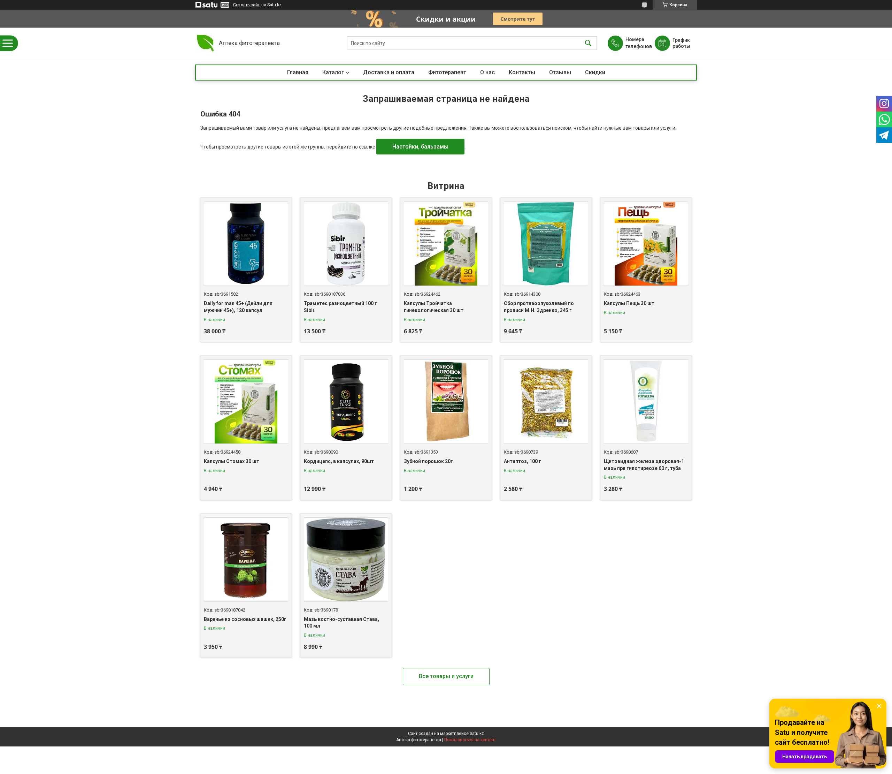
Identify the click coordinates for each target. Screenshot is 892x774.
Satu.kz (477, 733)
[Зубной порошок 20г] (446, 401)
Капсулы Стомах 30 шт (231, 461)
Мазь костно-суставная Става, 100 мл (341, 622)
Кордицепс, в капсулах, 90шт (339, 461)
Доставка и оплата (388, 72)
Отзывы (560, 72)
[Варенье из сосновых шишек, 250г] (246, 559)
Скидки (595, 72)
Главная (297, 72)
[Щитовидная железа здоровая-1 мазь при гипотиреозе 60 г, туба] (646, 401)
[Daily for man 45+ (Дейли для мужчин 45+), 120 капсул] (246, 244)
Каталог (333, 72)
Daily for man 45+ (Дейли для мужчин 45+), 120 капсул (238, 307)
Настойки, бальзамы (420, 146)
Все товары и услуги (446, 676)
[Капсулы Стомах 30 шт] (246, 401)
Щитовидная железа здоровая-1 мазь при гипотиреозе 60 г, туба (644, 464)
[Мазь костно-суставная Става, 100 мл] (346, 559)
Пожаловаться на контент (470, 739)
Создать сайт (246, 4)
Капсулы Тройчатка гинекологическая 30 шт (433, 307)
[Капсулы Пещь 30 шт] (646, 244)
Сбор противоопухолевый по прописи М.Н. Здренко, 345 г (539, 307)
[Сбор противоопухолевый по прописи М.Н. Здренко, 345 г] (546, 244)
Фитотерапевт (447, 72)
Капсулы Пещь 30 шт (629, 303)
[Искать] (588, 43)
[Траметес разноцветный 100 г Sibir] (346, 244)
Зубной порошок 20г (428, 461)
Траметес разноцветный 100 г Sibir (340, 307)
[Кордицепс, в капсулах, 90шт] (346, 401)
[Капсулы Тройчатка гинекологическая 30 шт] (446, 244)
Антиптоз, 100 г (522, 461)
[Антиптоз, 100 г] (546, 401)
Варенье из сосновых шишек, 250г (245, 619)
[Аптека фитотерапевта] (205, 43)
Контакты (522, 72)
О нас (487, 72)
